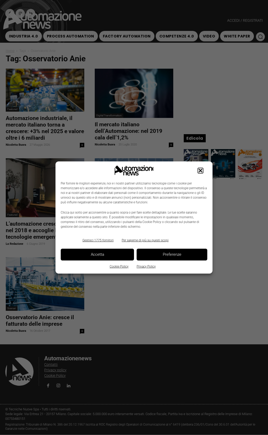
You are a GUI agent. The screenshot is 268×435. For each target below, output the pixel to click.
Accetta (97, 254)
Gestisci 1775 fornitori (98, 240)
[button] (200, 170)
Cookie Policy (119, 266)
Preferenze (172, 254)
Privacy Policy (146, 266)
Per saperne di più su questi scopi (145, 240)
